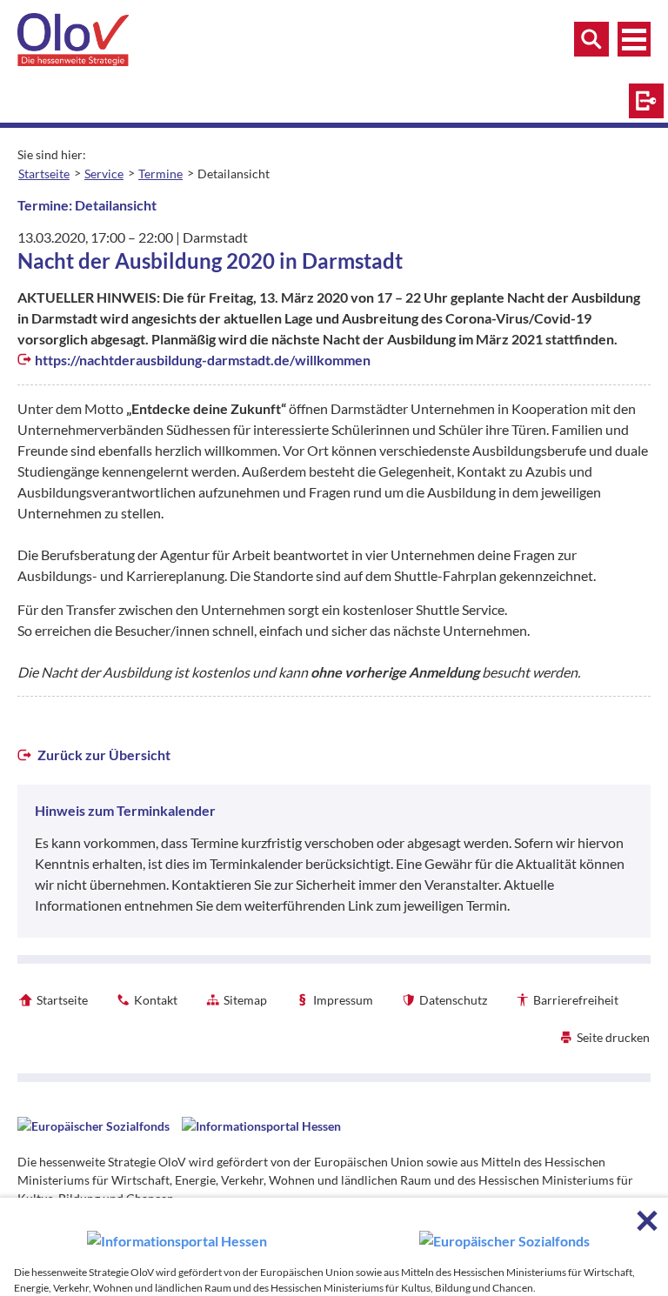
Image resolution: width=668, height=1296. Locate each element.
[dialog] (334, 1247)
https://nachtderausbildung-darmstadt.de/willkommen (203, 359)
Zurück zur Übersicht (102, 754)
